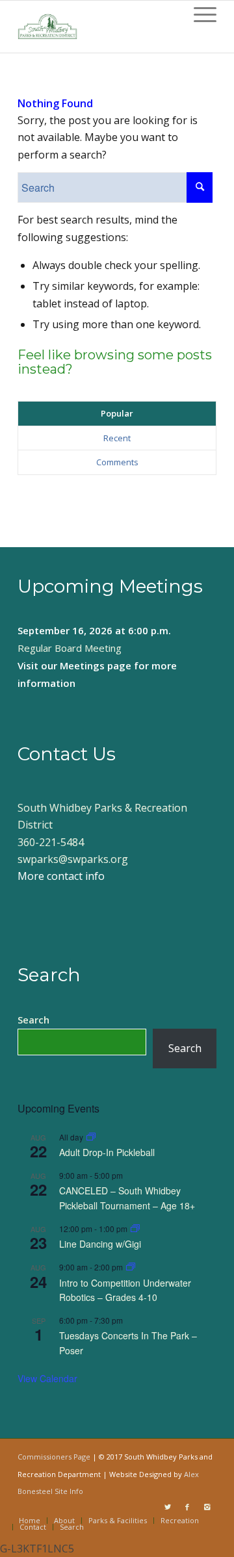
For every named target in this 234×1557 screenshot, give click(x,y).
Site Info (69, 1491)
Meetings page (95, 665)
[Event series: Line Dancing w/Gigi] (135, 1228)
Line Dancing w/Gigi (100, 1243)
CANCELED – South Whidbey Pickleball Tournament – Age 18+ (127, 1198)
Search (33, 1019)
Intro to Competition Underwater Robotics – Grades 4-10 (125, 1290)
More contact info (61, 876)
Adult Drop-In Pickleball (107, 1152)
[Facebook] (187, 1507)
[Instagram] (206, 1507)
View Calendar (47, 1378)
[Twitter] (167, 1507)
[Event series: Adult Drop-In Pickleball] (91, 1136)
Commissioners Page (54, 1456)
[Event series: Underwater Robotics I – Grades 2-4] (130, 1266)
